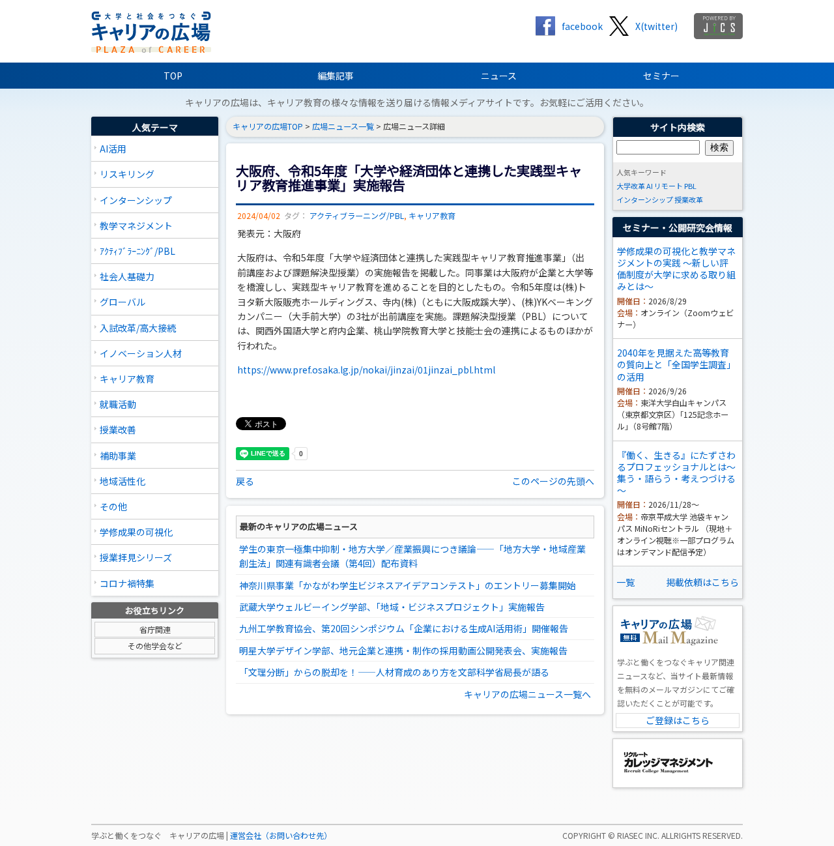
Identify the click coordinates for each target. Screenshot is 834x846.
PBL (690, 186)
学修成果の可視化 (136, 532)
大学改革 (630, 186)
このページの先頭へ (553, 481)
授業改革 (688, 199)
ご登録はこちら (678, 720)
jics (718, 26)
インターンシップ (136, 200)
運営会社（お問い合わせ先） (281, 835)
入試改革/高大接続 (138, 328)
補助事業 (118, 455)
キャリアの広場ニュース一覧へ (527, 694)
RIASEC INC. (638, 835)
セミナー (661, 75)
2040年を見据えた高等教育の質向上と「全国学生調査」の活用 (676, 364)
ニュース (499, 75)
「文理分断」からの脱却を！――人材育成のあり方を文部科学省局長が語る (394, 671)
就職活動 (118, 404)
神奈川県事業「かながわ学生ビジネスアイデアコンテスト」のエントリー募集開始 (407, 585)
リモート (668, 186)
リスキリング (127, 174)
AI (649, 186)
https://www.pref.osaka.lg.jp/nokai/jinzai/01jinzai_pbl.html (366, 369)
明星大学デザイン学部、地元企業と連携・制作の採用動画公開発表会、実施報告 (403, 650)
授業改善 (118, 429)
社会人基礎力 (127, 276)
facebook (582, 26)
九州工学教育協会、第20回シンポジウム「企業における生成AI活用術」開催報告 (403, 628)
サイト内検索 (677, 127)
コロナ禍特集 (127, 583)
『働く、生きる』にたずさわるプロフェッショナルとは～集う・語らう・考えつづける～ (676, 472)
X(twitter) (656, 26)
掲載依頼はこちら (702, 582)
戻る (245, 481)
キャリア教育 (127, 379)
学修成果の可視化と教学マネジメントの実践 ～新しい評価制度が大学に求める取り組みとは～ (676, 268)
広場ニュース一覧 (343, 126)
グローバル (122, 302)
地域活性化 (122, 481)
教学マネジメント (136, 225)
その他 (113, 506)
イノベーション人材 (141, 353)
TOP (173, 75)
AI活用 (113, 148)
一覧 (625, 582)
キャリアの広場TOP (268, 126)
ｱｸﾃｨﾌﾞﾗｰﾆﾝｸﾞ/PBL (137, 251)
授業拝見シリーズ (136, 557)
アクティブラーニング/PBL (356, 216)
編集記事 (335, 75)
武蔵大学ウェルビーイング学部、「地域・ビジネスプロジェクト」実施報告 (392, 606)
